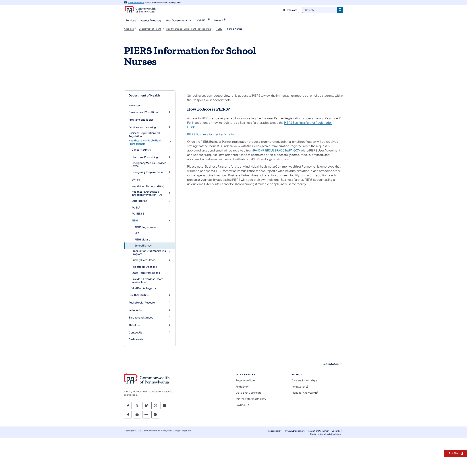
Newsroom (135, 105)
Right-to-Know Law (303, 392)
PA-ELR (136, 207)
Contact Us (135, 332)
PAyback (241, 404)
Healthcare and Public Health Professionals (146, 142)
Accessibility (274, 431)
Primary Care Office (143, 259)
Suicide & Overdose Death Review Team (147, 280)
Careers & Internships (304, 380)
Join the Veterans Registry (251, 398)
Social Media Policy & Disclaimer (325, 434)
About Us (134, 325)
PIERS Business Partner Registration (211, 134)
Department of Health (144, 95)
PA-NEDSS (138, 213)
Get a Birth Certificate (249, 392)
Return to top (331, 363)
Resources (135, 310)
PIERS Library (142, 239)
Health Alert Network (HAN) (148, 186)
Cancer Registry (141, 149)
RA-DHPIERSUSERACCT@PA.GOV (276, 150)
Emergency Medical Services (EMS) (149, 164)
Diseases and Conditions (143, 112)
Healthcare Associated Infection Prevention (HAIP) (148, 193)
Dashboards (136, 339)
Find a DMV (242, 386)
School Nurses (143, 245)
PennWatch (298, 386)
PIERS (135, 220)
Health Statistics (138, 295)
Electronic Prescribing (145, 157)
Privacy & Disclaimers (294, 431)
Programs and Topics (141, 119)
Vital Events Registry (144, 288)
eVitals (136, 179)
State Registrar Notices (146, 272)
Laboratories (139, 200)
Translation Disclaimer (318, 431)
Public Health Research (142, 302)
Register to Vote (245, 380)
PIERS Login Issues (145, 227)
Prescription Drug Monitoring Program (149, 252)
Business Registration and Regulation (144, 134)
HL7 (136, 233)
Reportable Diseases (144, 266)
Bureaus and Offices (141, 317)
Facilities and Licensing (142, 127)
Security (336, 431)
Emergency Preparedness (147, 172)
